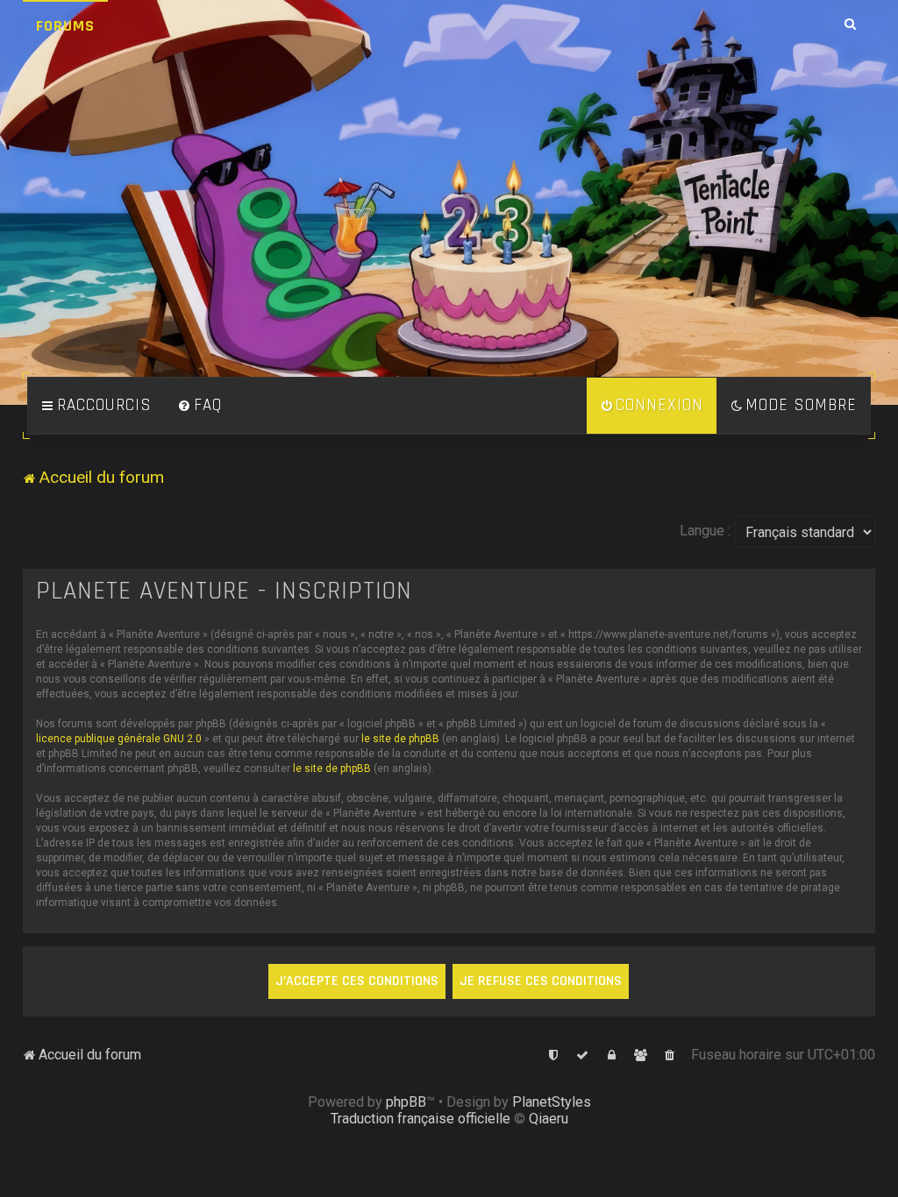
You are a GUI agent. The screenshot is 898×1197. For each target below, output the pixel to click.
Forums (65, 26)
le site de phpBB (400, 739)
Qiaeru (548, 1118)
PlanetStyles (551, 1102)
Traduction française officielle (420, 1118)
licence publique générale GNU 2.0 (119, 739)
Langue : (705, 530)
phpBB (406, 1102)
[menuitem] (200, 406)
